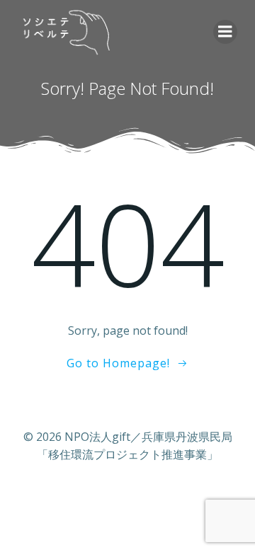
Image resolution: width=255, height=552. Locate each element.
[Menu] (225, 32)
